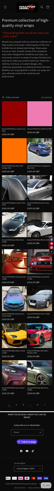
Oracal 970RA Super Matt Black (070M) (13, 241)
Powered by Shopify (30, 484)
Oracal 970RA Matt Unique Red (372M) (38, 278)
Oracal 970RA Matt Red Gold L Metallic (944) (37, 352)
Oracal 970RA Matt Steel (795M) (38, 314)
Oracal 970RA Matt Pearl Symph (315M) (13, 389)
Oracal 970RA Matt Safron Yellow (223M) (13, 352)
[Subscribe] (40, 432)
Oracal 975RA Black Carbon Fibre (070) (14, 204)
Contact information (35, 488)
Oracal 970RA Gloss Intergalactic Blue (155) (38, 167)
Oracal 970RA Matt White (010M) (38, 240)
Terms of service (19, 488)
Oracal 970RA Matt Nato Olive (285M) (37, 389)
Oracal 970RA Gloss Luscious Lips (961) (13, 130)
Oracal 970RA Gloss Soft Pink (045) (39, 129)
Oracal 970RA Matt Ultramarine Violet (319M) (13, 315)
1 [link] (9, 405)
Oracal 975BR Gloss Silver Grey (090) (38, 204)
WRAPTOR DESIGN (17, 484)
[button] (5, 7)
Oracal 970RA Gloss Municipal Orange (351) (12, 167)
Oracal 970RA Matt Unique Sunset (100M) (14, 278)
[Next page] (45, 405)
